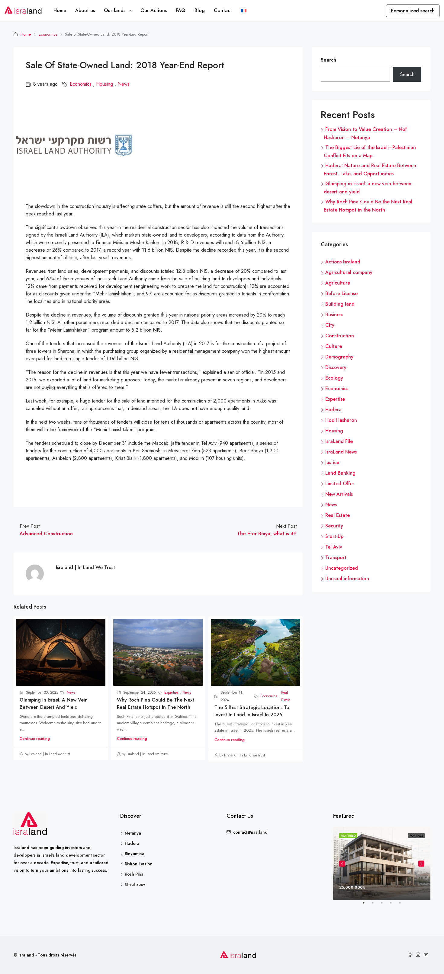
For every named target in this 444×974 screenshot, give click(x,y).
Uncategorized (341, 568)
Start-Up (334, 536)
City (329, 325)
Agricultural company (348, 272)
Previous (342, 864)
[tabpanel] (382, 863)
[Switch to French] (243, 10)
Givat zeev (135, 884)
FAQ (180, 10)
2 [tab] (376, 905)
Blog (200, 10)
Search (328, 59)
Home (59, 10)
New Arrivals (339, 494)
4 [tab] (394, 905)
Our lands (114, 10)
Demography (339, 356)
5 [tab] (403, 905)
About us (85, 10)
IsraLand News (341, 451)
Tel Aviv (333, 546)
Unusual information (347, 578)
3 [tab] (385, 905)
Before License (341, 293)
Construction (339, 335)
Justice (332, 462)
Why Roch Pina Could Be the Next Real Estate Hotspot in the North (155, 703)
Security (334, 525)
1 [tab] (367, 905)
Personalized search (413, 10)
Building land (340, 304)
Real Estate (285, 696)
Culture (333, 346)
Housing (104, 84)
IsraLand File (339, 441)
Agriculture (337, 282)
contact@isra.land (250, 832)
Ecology (334, 377)
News (123, 84)
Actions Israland (342, 261)
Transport (335, 557)
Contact (223, 10)
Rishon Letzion (139, 864)
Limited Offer (339, 483)
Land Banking (340, 472)
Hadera (333, 409)
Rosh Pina (134, 874)
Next (421, 864)
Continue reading (35, 738)
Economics (48, 34)
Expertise (171, 692)
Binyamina (134, 854)
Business (334, 314)
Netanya (133, 833)
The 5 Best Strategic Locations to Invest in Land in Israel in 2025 (251, 711)
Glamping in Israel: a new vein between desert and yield (54, 703)
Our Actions (153, 10)
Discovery (335, 367)
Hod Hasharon (341, 420)
